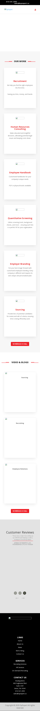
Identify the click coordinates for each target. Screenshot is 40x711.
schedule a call (20, 344)
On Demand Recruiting (20, 671)
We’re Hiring (20, 651)
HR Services (20, 667)
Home (20, 641)
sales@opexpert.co (20, 694)
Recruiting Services (20, 664)
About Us (20, 644)
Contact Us (20, 654)
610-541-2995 (11, 2)
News (20, 647)
